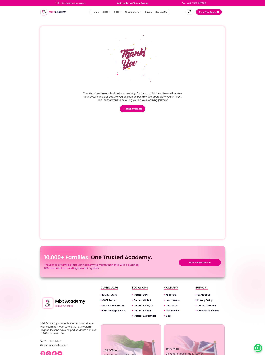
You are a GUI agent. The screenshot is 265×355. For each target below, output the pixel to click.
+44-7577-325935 (196, 3)
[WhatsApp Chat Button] (258, 348)
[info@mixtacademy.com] (57, 3)
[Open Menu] (189, 12)
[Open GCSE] (121, 12)
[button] (209, 12)
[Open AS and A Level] (141, 12)
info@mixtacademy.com (73, 3)
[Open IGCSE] (109, 12)
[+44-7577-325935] (183, 3)
